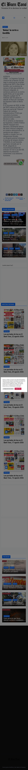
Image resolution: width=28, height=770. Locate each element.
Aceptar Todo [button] (18, 388)
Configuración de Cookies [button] (8, 388)
